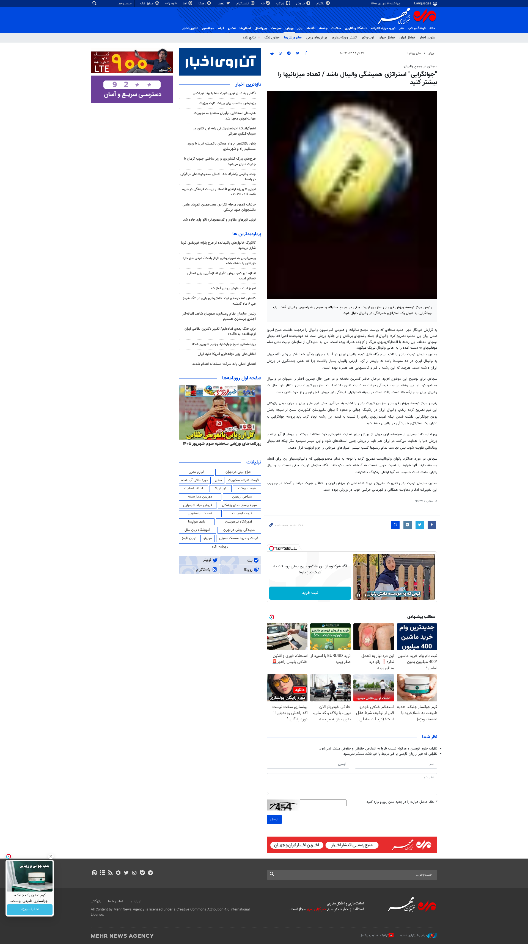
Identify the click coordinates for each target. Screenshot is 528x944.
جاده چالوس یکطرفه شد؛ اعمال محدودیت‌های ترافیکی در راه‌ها (218, 176)
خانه (432, 28)
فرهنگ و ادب (417, 28)
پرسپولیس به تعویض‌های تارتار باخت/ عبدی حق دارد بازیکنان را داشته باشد (219, 261)
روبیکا (202, 3)
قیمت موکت (247, 488)
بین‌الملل (261, 28)
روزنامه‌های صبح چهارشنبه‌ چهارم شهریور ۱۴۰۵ (224, 344)
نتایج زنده (171, 3)
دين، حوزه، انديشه (383, 28)
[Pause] (358, 595)
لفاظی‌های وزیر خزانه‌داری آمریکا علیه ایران (227, 354)
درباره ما (135, 901)
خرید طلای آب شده (194, 480)
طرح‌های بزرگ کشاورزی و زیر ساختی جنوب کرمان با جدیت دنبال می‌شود (220, 161)
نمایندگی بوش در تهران (239, 530)
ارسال (274, 819)
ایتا (185, 3)
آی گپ (280, 3)
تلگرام (321, 3)
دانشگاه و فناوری (356, 28)
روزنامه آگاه (220, 546)
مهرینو (208, 538)
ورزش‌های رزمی (316, 37)
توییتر (221, 3)
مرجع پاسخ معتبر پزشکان (239, 505)
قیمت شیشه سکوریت (243, 480)
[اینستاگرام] (134, 873)
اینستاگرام (243, 3)
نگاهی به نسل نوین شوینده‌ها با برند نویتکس (224, 93)
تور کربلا (220, 488)
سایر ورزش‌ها (293, 37)
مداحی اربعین (242, 496)
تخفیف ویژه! (29, 910)
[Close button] (51, 856)
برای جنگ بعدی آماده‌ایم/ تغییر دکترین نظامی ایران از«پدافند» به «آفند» (220, 331)
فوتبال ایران (407, 37)
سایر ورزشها (414, 53)
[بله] (142, 873)
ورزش (289, 28)
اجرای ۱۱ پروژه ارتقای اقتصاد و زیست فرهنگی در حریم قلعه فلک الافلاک (219, 192)
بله (263, 3)
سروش (301, 3)
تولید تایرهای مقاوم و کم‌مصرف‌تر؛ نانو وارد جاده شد (219, 220)
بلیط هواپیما (196, 521)
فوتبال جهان (387, 37)
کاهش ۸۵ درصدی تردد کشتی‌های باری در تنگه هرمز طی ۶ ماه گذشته (219, 301)
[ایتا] (94, 873)
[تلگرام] (150, 873)
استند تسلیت (193, 488)
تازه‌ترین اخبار (248, 84)
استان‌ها (245, 28)
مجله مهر (208, 28)
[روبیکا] (118, 873)
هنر (401, 28)
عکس (232, 28)
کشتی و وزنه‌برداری (344, 37)
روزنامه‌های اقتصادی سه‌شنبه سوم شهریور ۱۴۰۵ (220, 443)
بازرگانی (96, 901)
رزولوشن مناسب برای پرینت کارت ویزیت (227, 103)
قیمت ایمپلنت (242, 513)
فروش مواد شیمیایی (197, 505)
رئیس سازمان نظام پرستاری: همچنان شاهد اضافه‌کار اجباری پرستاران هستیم (219, 316)
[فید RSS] (110, 873)
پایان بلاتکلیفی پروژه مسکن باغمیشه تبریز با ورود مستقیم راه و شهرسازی (222, 146)
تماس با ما (115, 901)
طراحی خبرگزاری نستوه (413, 935)
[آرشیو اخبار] (102, 873)
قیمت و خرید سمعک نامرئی (238, 538)
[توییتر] (126, 873)
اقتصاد (310, 28)
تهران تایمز (189, 538)
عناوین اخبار (427, 37)
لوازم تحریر (196, 472)
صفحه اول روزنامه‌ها (241, 378)
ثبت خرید (310, 593)
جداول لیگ (147, 3)
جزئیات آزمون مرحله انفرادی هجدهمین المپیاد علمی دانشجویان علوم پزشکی (219, 207)
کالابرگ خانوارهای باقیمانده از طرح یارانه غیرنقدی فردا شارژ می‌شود (218, 245)
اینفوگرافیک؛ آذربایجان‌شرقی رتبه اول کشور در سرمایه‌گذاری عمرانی (224, 131)
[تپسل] (271, 548)
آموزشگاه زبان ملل (197, 530)
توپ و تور (368, 37)
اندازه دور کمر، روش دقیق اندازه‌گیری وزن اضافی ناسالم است (221, 276)
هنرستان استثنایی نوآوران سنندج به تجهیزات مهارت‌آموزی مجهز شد (225, 115)
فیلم (221, 28)
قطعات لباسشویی (200, 513)
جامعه (323, 28)
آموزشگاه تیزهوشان (238, 521)
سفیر (218, 480)
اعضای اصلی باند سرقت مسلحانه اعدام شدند (224, 364)
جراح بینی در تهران (238, 472)
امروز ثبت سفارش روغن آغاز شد (233, 288)
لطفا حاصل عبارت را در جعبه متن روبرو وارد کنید (402, 802)
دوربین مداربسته (200, 496)
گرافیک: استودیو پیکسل (374, 935)
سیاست (276, 28)
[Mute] (366, 595)
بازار (299, 28)
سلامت (336, 28)
